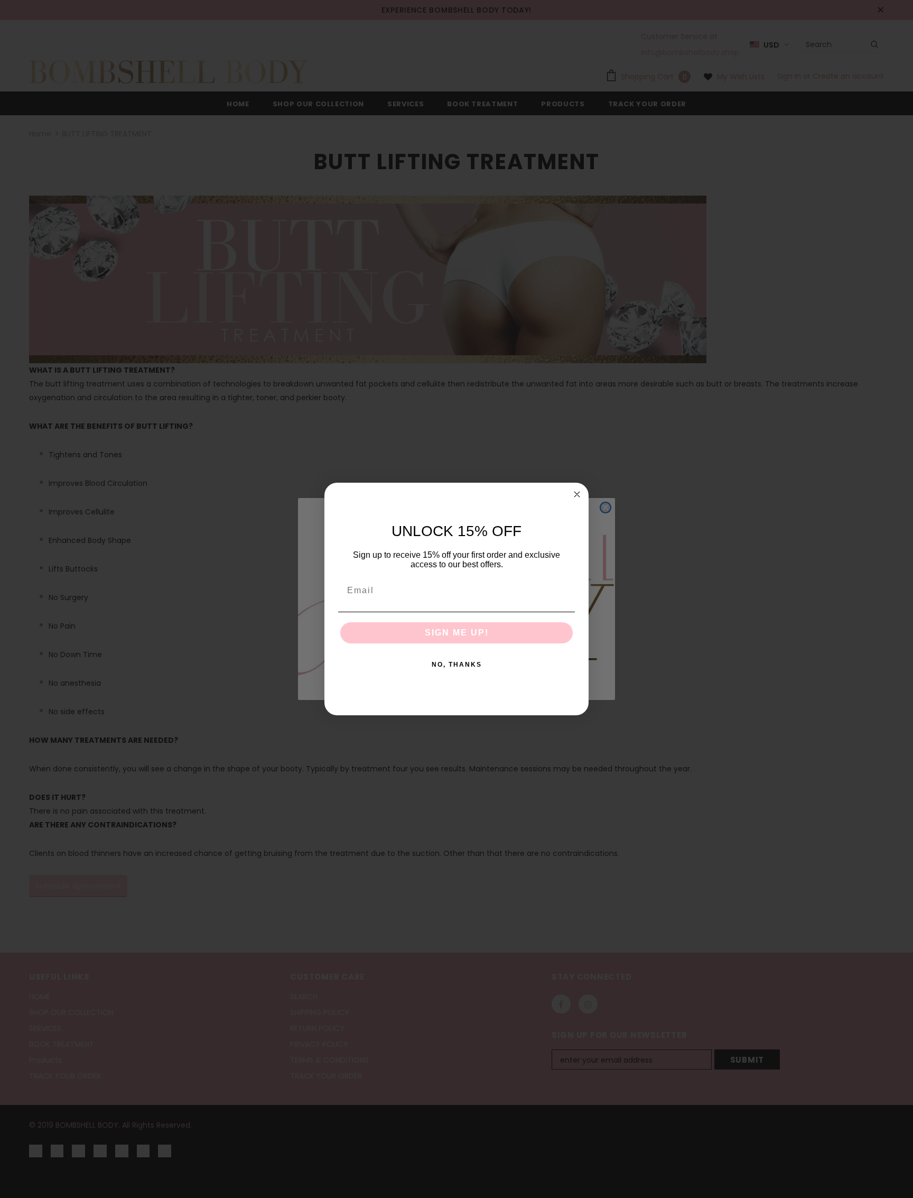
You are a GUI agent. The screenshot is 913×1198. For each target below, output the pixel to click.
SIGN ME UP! (457, 632)
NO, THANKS (457, 664)
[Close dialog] (577, 494)
